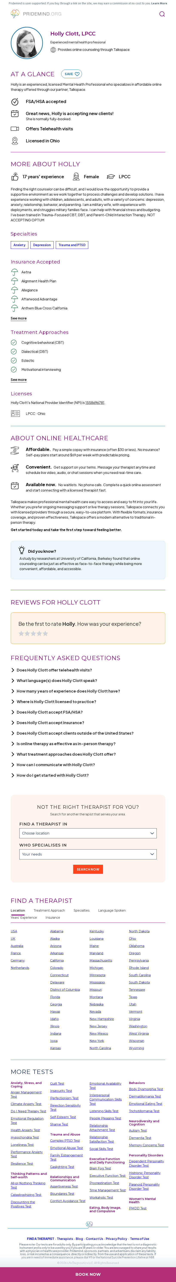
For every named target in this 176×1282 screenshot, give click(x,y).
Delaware (57, 982)
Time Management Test (108, 1190)
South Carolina (140, 975)
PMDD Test (138, 1208)
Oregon (135, 953)
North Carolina (100, 1048)
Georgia (56, 1004)
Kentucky (97, 931)
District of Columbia (65, 990)
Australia (17, 946)
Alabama (56, 931)
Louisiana (96, 939)
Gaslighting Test (62, 1167)
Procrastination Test (104, 1183)
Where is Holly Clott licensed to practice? (56, 701)
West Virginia (139, 1033)
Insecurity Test (61, 1091)
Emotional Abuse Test (66, 1148)
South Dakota (139, 982)
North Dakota (139, 931)
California (57, 960)
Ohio (132, 939)
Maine (94, 946)
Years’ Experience (24, 918)
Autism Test (138, 1131)
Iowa (54, 1041)
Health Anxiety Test (25, 1130)
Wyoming (136, 1048)
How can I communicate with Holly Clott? (56, 764)
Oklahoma (136, 946)
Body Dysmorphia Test (146, 1089)
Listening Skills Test (104, 1111)
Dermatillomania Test (145, 1096)
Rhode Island (139, 968)
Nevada (95, 1012)
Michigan (96, 968)
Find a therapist (40, 1239)
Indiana (55, 1033)
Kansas (55, 1048)
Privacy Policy (116, 1239)
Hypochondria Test (25, 1137)
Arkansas (57, 953)
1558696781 (94, 402)
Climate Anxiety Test (26, 1104)
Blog (79, 1239)
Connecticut (59, 975)
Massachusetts (101, 960)
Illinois (54, 1026)
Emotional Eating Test (145, 1104)
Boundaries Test (62, 1194)
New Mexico (99, 1033)
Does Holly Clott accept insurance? (50, 722)
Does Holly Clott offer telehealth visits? (54, 669)
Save (69, 74)
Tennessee (137, 990)
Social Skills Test (101, 1149)
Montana (96, 997)
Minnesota (97, 975)
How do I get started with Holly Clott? (53, 775)
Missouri (96, 990)
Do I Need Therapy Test (28, 1111)
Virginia (134, 1019)
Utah (132, 1004)
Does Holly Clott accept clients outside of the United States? (75, 733)
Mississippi (97, 982)
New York (97, 1041)
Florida (55, 997)
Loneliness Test (22, 1145)
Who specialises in (43, 845)
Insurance (53, 918)
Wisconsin (136, 1041)
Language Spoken (112, 910)
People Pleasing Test (105, 1118)
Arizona (55, 946)
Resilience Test (22, 1164)
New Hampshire (102, 1019)
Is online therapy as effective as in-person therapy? (66, 743)
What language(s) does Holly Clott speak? (57, 680)
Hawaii (55, 1012)
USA (14, 931)
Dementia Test (140, 1138)
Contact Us (94, 1239)
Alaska (55, 939)
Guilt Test (57, 1084)
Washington (138, 1026)
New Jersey (98, 1026)
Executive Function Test (108, 1176)
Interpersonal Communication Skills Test (106, 1099)
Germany (18, 960)
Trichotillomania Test (144, 1111)
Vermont (135, 1012)
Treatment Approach (49, 910)
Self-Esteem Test (63, 1117)
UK (13, 939)
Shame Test (59, 1124)
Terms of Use (139, 1239)
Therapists (65, 1239)
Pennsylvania (139, 960)
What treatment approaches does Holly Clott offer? (66, 754)
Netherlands (20, 968)
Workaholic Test (101, 1198)
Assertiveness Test (64, 1186)
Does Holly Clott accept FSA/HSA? (50, 712)
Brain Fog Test (100, 1168)
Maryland (96, 953)
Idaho (54, 1019)
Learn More (159, 3)
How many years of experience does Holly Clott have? (68, 690)
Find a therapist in (43, 824)
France (16, 953)
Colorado (56, 968)
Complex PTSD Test (65, 1141)
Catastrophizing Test (26, 1195)
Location (18, 910)
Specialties (82, 910)
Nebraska (96, 1004)
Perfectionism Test (64, 1098)
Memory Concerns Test (146, 1145)
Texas (133, 997)
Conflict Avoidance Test (67, 1201)
